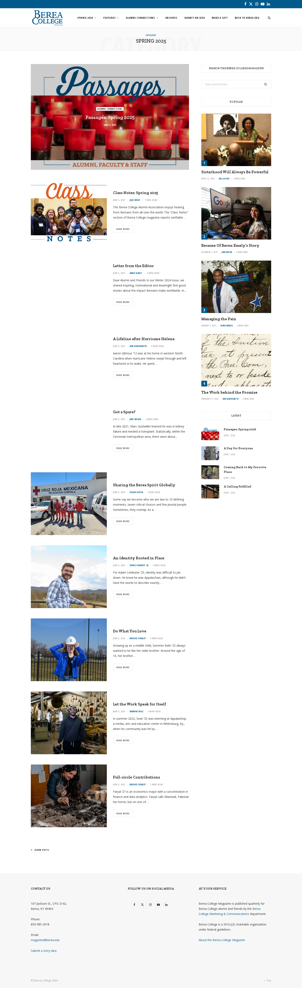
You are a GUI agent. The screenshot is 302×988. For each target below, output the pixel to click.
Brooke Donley (138, 638)
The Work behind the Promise (229, 392)
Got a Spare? (124, 412)
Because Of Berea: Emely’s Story (230, 245)
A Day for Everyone (238, 448)
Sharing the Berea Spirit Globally (144, 485)
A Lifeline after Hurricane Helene (144, 338)
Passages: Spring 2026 (240, 429)
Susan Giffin (136, 492)
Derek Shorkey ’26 (139, 565)
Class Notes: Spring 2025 (135, 192)
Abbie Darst (136, 273)
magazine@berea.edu (45, 940)
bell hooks (224, 178)
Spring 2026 (85, 18)
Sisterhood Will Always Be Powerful (235, 172)
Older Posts (42, 849)
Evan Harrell (226, 325)
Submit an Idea (194, 18)
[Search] (268, 17)
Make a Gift (220, 18)
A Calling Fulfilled (237, 486)
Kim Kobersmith (138, 346)
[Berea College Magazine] (47, 17)
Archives (171, 18)
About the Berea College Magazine (222, 940)
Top (268, 980)
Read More (123, 228)
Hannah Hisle (136, 711)
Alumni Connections (140, 18)
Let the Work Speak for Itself (139, 704)
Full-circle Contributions (136, 777)
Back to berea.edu (247, 18)
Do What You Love (129, 631)
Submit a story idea (43, 951)
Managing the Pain (218, 319)
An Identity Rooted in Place (138, 558)
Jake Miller (135, 419)
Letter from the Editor (133, 265)
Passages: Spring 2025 (110, 117)
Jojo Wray (135, 199)
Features (109, 18)
